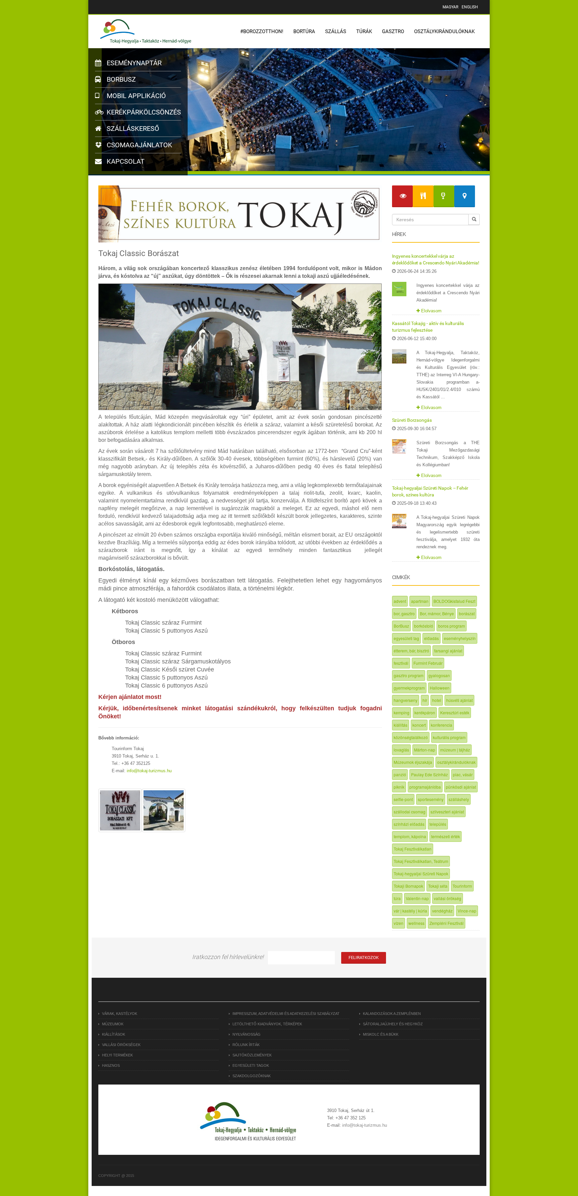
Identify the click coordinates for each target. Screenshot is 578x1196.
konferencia (441, 725)
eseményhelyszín (460, 638)
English (470, 7)
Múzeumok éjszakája (413, 762)
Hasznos (111, 1065)
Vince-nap (467, 910)
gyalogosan (439, 675)
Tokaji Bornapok (408, 886)
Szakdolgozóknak (251, 1076)
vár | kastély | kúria (410, 910)
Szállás (335, 31)
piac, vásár (463, 774)
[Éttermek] (423, 196)
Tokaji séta (438, 886)
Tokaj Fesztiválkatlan (412, 849)
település (437, 824)
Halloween (440, 688)
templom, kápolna (410, 836)
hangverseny (405, 700)
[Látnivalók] (402, 196)
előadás (431, 638)
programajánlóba (425, 787)
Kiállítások (113, 1034)
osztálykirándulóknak (456, 762)
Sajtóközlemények (252, 1055)
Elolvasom (431, 310)
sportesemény (431, 799)
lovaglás (401, 749)
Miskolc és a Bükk (380, 1034)
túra (397, 898)
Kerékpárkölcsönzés (143, 112)
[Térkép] (464, 196)
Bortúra (304, 31)
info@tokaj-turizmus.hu (149, 770)
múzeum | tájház (455, 749)
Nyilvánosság (246, 1034)
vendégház (442, 910)
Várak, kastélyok (119, 1014)
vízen (398, 923)
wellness (416, 923)
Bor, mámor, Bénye (437, 613)
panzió (400, 774)
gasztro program (408, 675)
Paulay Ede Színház (429, 774)
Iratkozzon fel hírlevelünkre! (228, 956)
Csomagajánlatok (138, 145)
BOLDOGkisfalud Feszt (454, 601)
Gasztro (393, 31)
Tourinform (462, 886)
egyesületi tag (406, 638)
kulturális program (449, 737)
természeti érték (445, 836)
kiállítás (400, 725)
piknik (399, 787)
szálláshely (459, 799)
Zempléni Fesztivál (446, 923)
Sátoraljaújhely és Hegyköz (393, 1024)
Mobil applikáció (135, 96)
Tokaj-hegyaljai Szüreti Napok (421, 873)
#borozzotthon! (261, 31)
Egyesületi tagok (250, 1065)
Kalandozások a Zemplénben (392, 1014)
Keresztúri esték (454, 712)
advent (400, 601)
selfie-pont (403, 799)
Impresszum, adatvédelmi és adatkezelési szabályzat (286, 1014)
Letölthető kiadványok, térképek (267, 1024)
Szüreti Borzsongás (412, 420)
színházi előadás (409, 824)
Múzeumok (112, 1024)
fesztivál (401, 663)
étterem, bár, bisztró (411, 650)
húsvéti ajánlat (459, 700)
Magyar (450, 7)
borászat (467, 613)
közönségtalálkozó (411, 737)
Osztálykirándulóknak (444, 31)
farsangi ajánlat (448, 650)
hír (424, 700)
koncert (419, 725)
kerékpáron (424, 712)
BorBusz (401, 626)
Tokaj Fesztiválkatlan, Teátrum (421, 861)
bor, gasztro (404, 613)
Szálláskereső (132, 129)
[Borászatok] (444, 196)
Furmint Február (428, 663)
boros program (451, 626)
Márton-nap (424, 749)
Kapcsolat (124, 161)
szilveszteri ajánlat (447, 811)
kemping (401, 712)
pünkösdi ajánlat (461, 787)
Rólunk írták (246, 1045)
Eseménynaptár (133, 63)
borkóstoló (423, 626)
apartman (419, 601)
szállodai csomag (409, 811)
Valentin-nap (417, 898)
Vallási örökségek (121, 1045)
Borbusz (120, 79)
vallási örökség (447, 898)
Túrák (364, 31)
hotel (436, 700)
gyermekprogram (409, 688)
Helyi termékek (117, 1055)
